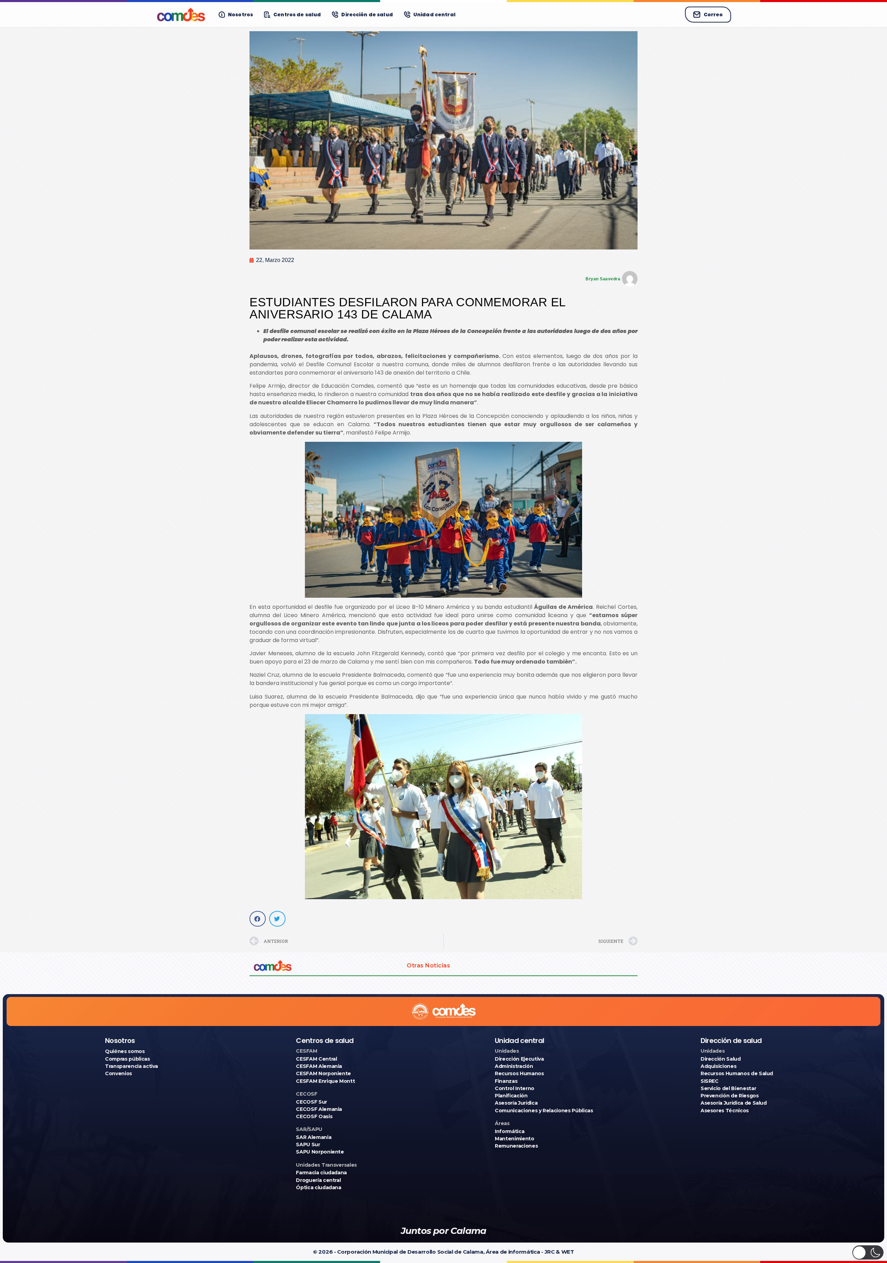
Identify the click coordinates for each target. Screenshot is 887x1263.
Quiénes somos (124, 1051)
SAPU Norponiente (320, 1152)
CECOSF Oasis (314, 1116)
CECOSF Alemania (319, 1109)
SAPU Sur (308, 1144)
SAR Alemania (313, 1137)
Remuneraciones (516, 1146)
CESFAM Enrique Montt (325, 1081)
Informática (509, 1131)
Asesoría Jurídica (516, 1103)
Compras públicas (127, 1059)
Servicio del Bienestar (728, 1088)
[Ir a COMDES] (181, 14)
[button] (257, 919)
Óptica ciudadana (318, 1187)
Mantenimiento (514, 1138)
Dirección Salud (721, 1059)
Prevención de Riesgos (730, 1095)
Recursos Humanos (519, 1073)
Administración (514, 1066)
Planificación (511, 1095)
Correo (713, 14)
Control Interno (514, 1088)
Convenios (118, 1073)
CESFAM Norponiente (323, 1073)
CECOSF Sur (311, 1102)
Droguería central (318, 1180)
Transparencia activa (131, 1066)
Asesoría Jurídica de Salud (734, 1103)
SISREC (710, 1081)
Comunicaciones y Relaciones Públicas (544, 1110)
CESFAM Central (316, 1059)
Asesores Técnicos (725, 1110)
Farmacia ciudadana (321, 1172)
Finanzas (506, 1081)
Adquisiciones (718, 1066)
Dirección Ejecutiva (519, 1059)
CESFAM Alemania (319, 1066)
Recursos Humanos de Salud (737, 1073)
